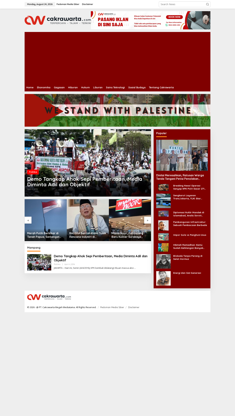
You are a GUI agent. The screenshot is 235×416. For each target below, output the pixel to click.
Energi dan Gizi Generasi (187, 272)
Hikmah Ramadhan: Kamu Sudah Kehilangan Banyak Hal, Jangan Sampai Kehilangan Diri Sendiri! (188, 246)
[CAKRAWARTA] (58, 20)
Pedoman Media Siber (112, 307)
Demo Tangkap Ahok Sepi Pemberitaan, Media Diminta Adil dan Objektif (84, 181)
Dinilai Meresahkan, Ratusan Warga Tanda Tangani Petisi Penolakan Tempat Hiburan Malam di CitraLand (180, 177)
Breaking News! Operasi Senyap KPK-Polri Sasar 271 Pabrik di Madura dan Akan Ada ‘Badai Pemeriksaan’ (188, 187)
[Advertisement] (128, 58)
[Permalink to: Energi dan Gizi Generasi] (163, 278)
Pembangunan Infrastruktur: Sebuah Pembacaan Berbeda (190, 223)
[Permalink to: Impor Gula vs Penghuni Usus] (163, 236)
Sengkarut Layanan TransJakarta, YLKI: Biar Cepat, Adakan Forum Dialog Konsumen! (189, 197)
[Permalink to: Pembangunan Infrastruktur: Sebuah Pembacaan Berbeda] (163, 225)
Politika (33, 172)
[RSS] (205, 297)
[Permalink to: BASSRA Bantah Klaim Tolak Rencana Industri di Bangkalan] (88, 220)
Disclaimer (133, 307)
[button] (207, 4)
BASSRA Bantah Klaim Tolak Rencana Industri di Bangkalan (87, 235)
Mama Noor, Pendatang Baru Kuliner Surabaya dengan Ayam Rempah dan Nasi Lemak (129, 235)
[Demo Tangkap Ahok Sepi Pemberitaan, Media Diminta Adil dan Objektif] (135, 268)
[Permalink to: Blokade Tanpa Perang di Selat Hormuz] (163, 261)
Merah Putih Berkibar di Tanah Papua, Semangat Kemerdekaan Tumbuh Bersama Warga (43, 235)
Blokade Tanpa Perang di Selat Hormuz (187, 257)
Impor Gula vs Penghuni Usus (189, 234)
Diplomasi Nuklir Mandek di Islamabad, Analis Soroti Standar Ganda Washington (189, 214)
